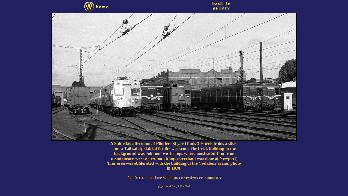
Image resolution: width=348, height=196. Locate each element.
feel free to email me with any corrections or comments (174, 178)
